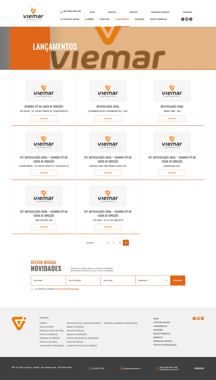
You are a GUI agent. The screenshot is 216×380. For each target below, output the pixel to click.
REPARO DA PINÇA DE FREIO (52, 331)
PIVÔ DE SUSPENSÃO (49, 334)
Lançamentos (160, 326)
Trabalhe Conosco (162, 341)
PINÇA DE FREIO (46, 327)
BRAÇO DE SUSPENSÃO (77, 334)
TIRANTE (43, 323)
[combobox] (153, 280)
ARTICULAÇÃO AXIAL (49, 342)
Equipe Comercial (161, 334)
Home (156, 319)
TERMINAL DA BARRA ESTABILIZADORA (121, 323)
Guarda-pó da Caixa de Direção (43, 106)
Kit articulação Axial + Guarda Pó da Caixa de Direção (44, 213)
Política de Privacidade (68, 289)
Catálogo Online (161, 322)
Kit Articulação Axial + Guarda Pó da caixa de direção (108, 213)
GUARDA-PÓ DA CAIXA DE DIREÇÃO (82, 346)
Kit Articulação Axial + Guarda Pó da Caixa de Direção (44, 159)
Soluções (158, 330)
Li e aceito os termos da (57, 289)
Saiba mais (44, 118)
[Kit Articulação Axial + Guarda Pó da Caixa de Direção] (44, 142)
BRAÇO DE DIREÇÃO (75, 331)
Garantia (157, 337)
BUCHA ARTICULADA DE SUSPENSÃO (83, 338)
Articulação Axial (108, 106)
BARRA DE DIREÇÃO (75, 327)
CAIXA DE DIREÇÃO (75, 342)
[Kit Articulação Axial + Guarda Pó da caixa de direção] (108, 196)
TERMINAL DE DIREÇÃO (50, 338)
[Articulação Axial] (108, 91)
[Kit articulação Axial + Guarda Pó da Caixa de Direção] (44, 196)
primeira (90, 243)
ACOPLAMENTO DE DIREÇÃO (52, 346)
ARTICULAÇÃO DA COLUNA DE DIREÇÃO (84, 323)
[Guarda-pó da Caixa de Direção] (44, 91)
